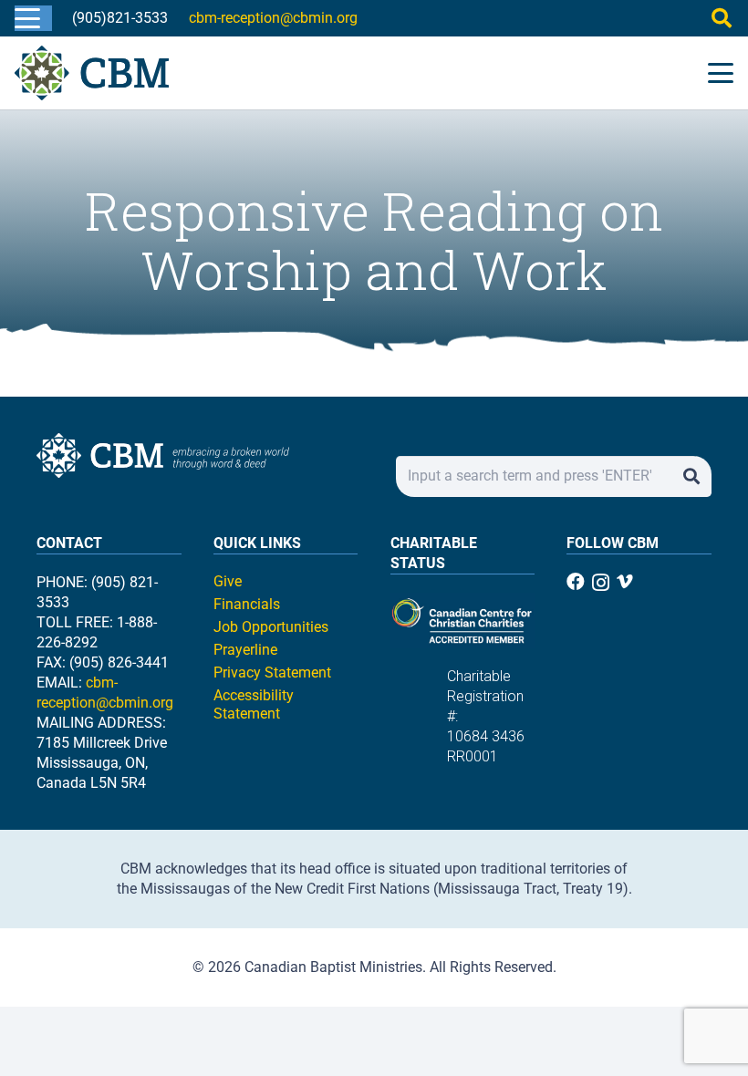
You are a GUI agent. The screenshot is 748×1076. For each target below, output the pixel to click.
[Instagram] (600, 583)
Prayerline (245, 649)
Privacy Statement (272, 672)
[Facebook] (575, 582)
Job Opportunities (270, 627)
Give (227, 581)
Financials (246, 604)
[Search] (691, 476)
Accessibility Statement (253, 704)
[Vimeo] (625, 582)
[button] (27, 18)
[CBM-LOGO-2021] (92, 73)
